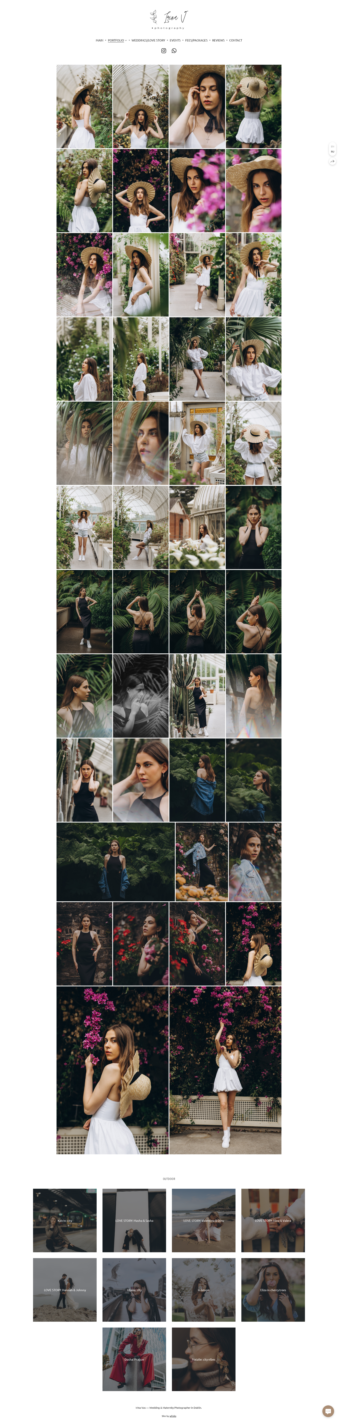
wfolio (173, 1415)
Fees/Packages (196, 40)
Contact (235, 40)
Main (99, 40)
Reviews (218, 40)
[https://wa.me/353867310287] (174, 51)
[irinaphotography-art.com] (169, 19)
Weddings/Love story (148, 40)
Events (175, 40)
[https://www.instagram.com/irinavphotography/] (163, 51)
